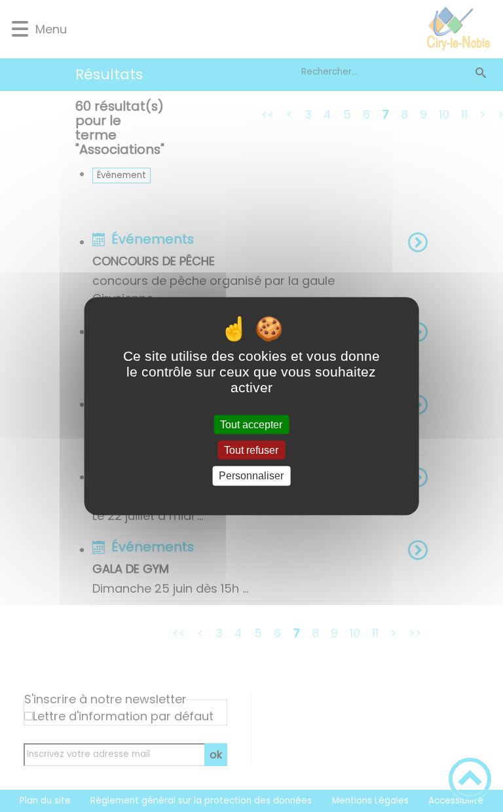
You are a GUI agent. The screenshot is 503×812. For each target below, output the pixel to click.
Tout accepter (251, 424)
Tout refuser (251, 450)
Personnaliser (251, 475)
